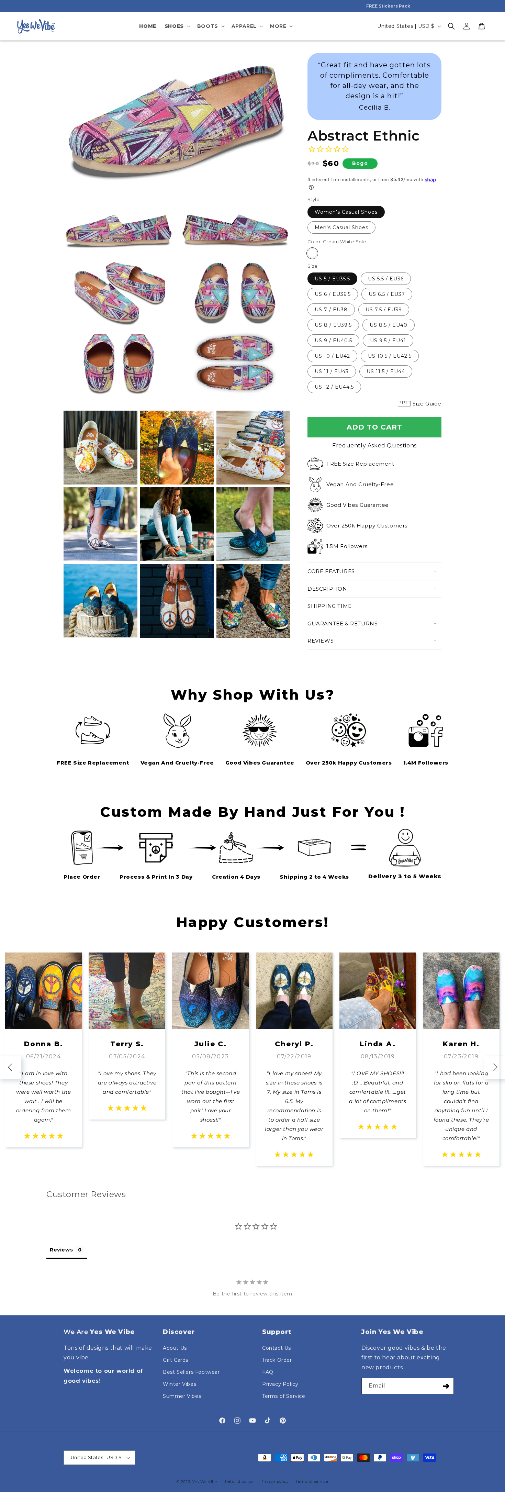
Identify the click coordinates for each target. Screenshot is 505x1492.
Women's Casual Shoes (346, 212)
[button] (176, 26)
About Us (175, 1348)
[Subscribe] (445, 1386)
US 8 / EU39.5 (333, 325)
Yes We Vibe (204, 1481)
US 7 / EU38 (331, 310)
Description (327, 589)
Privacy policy (274, 1481)
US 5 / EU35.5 (332, 279)
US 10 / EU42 (332, 356)
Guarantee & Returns (342, 623)
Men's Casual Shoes (341, 227)
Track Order (277, 1360)
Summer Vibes (182, 1396)
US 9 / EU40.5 (333, 340)
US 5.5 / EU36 (386, 279)
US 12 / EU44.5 (334, 387)
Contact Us (276, 1348)
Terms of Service (283, 1396)
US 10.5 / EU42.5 (390, 356)
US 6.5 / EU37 (387, 294)
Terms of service (311, 1481)
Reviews (320, 640)
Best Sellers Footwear (191, 1372)
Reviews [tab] (61, 1250)
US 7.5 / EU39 (384, 310)
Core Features (331, 571)
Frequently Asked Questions (374, 445)
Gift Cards (175, 1360)
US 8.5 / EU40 (388, 325)
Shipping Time (329, 606)
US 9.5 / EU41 (388, 340)
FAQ (267, 1372)
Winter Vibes (179, 1384)
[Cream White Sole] (312, 253)
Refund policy (239, 1481)
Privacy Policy (280, 1384)
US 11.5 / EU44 (386, 371)
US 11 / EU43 (332, 371)
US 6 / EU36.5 (333, 294)
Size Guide (427, 403)
